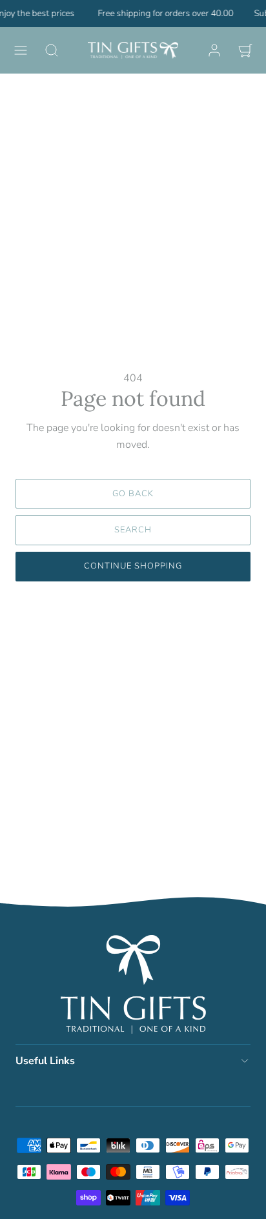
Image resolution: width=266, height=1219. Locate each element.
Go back (133, 493)
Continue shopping (133, 566)
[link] (214, 50)
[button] (20, 50)
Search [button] (133, 530)
